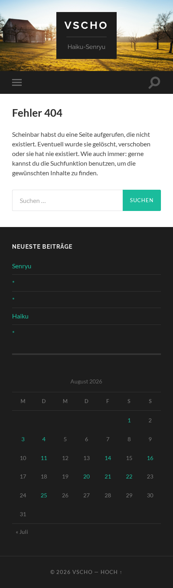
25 (44, 495)
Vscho (86, 25)
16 (150, 457)
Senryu (21, 266)
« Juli (22, 531)
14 (108, 457)
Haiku (20, 316)
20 (86, 476)
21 (108, 476)
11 (44, 457)
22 (129, 476)
